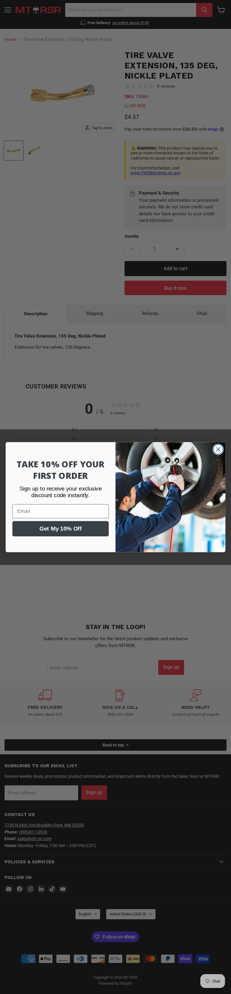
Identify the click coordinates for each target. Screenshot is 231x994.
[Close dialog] (218, 449)
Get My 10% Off (60, 528)
